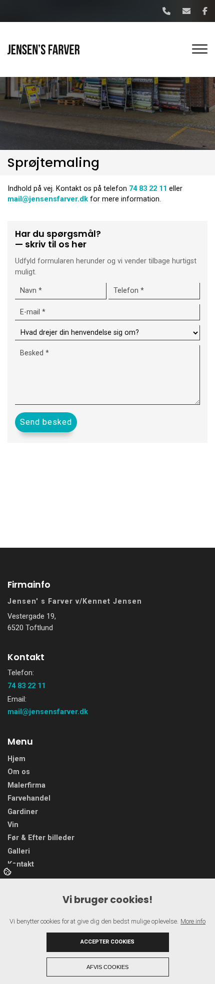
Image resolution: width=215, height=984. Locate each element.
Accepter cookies (107, 942)
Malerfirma (27, 785)
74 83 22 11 (148, 188)
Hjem (17, 759)
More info (193, 921)
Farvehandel (29, 798)
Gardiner (23, 812)
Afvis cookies (107, 967)
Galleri (19, 851)
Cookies (8, 871)
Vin (13, 825)
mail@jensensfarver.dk (48, 199)
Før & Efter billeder (41, 838)
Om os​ (19, 772)
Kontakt (21, 864)
